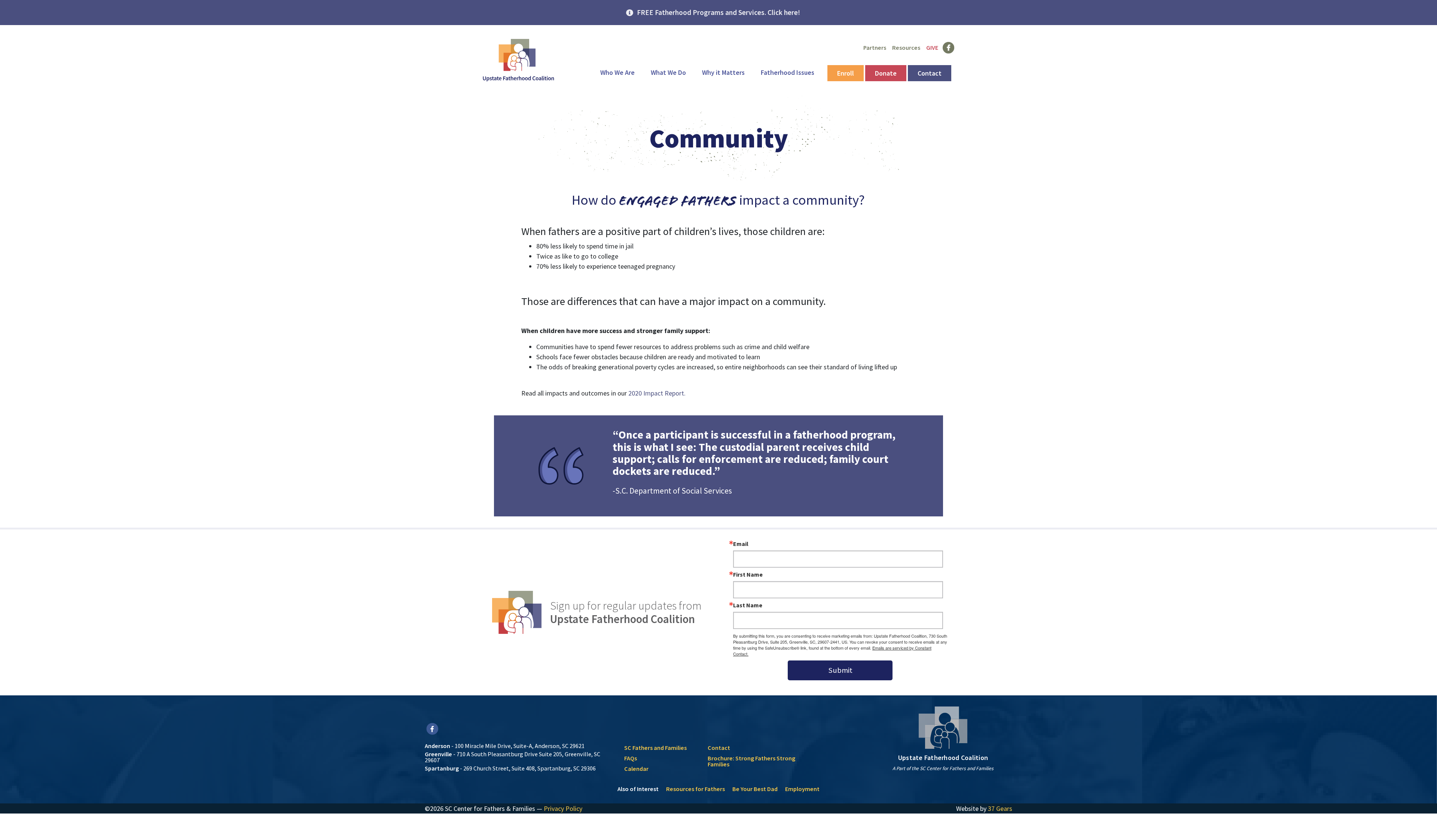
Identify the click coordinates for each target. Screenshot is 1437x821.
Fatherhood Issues (787, 72)
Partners (874, 47)
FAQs (630, 758)
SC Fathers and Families (655, 747)
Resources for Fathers (695, 789)
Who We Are (617, 72)
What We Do (668, 72)
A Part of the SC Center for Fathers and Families (943, 768)
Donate (886, 73)
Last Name (747, 605)
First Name (748, 574)
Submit (840, 670)
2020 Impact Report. (657, 393)
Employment (802, 789)
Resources (906, 47)
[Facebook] (432, 728)
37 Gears (1000, 808)
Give (932, 47)
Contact (930, 73)
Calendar (636, 768)
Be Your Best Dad (755, 789)
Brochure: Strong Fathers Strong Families (751, 761)
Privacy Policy (563, 808)
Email (740, 544)
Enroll (845, 73)
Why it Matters (723, 72)
